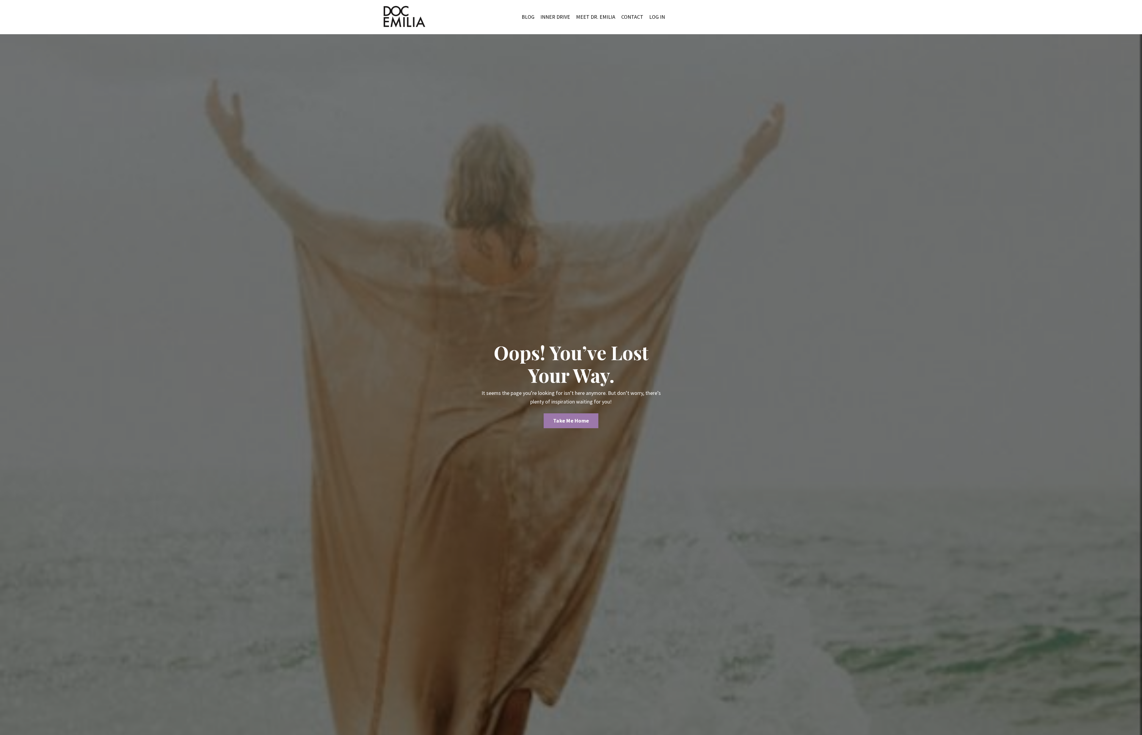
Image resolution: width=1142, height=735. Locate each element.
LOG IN (657, 16)
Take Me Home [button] (571, 420)
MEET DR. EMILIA (595, 16)
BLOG (528, 16)
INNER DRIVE (555, 16)
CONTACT (632, 16)
